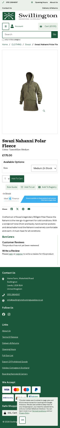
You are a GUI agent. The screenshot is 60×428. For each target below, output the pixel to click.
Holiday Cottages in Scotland (15, 367)
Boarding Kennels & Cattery (15, 374)
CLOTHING (16, 44)
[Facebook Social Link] (3, 314)
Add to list (29, 187)
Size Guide (12, 187)
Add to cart (17, 178)
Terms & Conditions (39, 411)
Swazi (28, 44)
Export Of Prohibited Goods (15, 361)
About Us (54, 2)
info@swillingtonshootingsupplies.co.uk (25, 300)
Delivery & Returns (50, 8)
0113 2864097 (12, 2)
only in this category (12, 39)
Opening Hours (41, 2)
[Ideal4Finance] (30, 202)
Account (18, 26)
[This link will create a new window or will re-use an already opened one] (12, 209)
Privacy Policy (24, 413)
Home (5, 44)
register (19, 254)
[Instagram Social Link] (9, 314)
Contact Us (7, 8)
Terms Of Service (10, 337)
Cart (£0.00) (50, 26)
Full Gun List (7, 355)
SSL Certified (14, 413)
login (11, 254)
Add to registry (48, 187)
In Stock (6, 193)
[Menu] (5, 26)
